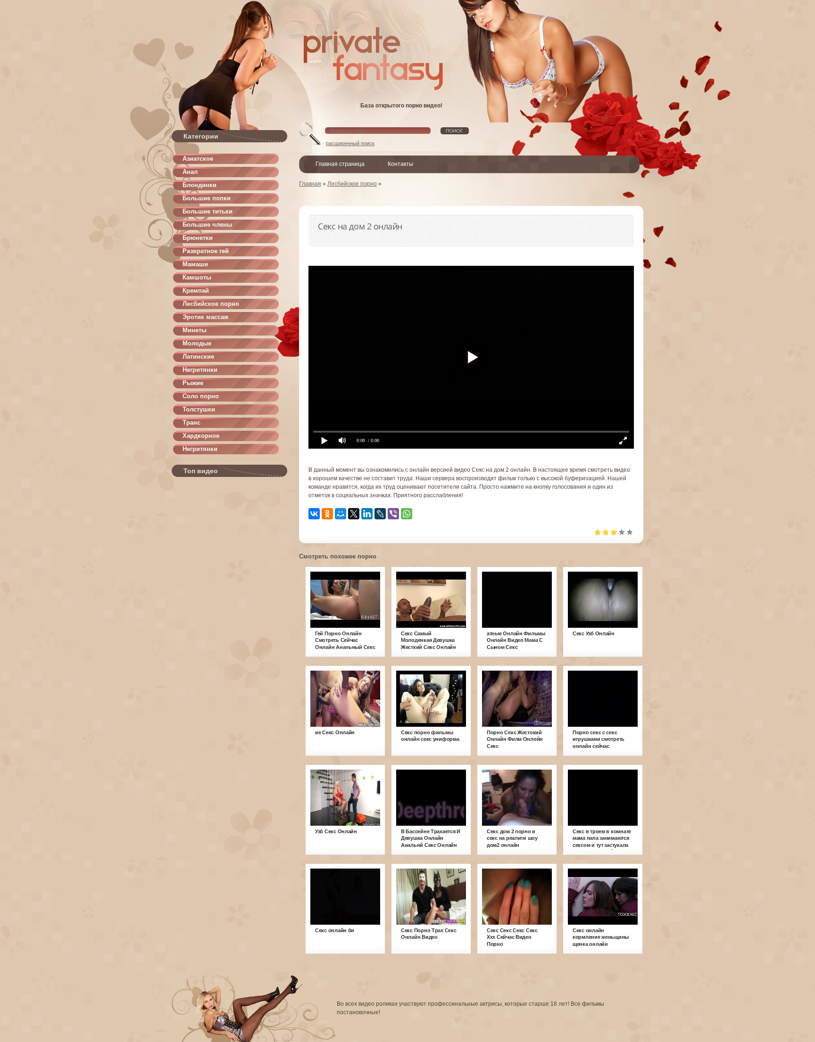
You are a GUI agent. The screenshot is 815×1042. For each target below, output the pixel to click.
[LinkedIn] (367, 513)
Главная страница (340, 164)
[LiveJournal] (380, 513)
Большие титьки (208, 211)
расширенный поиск (350, 143)
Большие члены (207, 224)
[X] (353, 513)
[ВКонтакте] (314, 513)
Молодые (197, 343)
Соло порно (201, 396)
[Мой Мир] (340, 513)
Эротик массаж (205, 316)
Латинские (198, 356)
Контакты (400, 164)
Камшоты (197, 277)
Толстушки (199, 409)
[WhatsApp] (406, 513)
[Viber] (393, 513)
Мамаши (195, 264)
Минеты (195, 330)
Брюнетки (198, 237)
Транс (191, 422)
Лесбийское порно (211, 303)
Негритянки (200, 369)
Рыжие (193, 382)
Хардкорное (201, 435)
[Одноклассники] (327, 513)
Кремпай (196, 290)
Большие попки (207, 198)
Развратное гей (206, 250)
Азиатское (198, 158)
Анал (190, 171)
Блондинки (199, 185)
